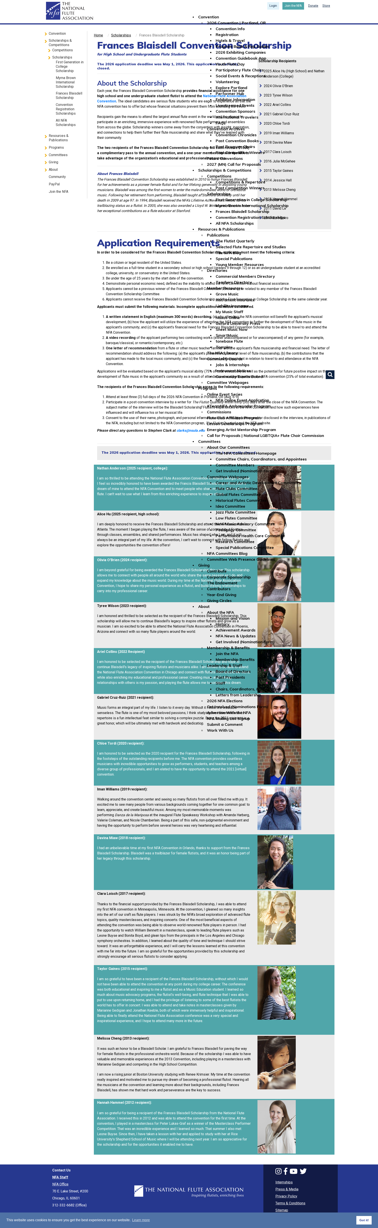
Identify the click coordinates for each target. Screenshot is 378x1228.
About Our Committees (228, 447)
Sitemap (281, 1210)
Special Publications (234, 258)
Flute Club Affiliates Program (234, 417)
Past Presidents (230, 677)
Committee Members (235, 464)
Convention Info (230, 28)
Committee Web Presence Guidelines (241, 559)
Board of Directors (233, 671)
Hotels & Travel (230, 40)
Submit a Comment (225, 724)
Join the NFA (293, 5)
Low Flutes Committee (236, 518)
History (222, 624)
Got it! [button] (364, 1220)
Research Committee (235, 541)
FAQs (221, 123)
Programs (207, 388)
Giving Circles (219, 600)
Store (326, 5)
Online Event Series (224, 394)
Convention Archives (226, 128)
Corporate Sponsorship (229, 577)
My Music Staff (229, 311)
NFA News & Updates (236, 635)
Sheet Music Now (232, 329)
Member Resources (225, 288)
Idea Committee (230, 506)
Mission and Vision (233, 618)
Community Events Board (239, 376)
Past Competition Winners (240, 152)
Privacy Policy (286, 1196)
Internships (284, 1182)
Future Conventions (225, 158)
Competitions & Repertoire (240, 182)
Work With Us (220, 730)
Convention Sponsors (235, 111)
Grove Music (227, 294)
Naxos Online (228, 317)
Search (330, 374)
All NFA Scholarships (235, 223)
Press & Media (286, 1189)
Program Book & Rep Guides (242, 46)
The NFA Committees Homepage (246, 453)
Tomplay (224, 347)
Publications (218, 235)
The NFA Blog (228, 252)
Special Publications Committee (245, 547)
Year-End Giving (221, 594)
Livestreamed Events (235, 105)
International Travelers (237, 117)
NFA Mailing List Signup (228, 718)
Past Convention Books (237, 140)
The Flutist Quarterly (235, 240)
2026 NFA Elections (225, 700)
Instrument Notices (233, 370)
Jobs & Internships (232, 364)
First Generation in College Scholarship (251, 199)
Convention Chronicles (236, 134)
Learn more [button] (141, 1220)
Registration (227, 34)
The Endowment (222, 582)
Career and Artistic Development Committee (257, 482)
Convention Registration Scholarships (250, 217)
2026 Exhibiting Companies (241, 52)
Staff (220, 683)
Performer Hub (230, 93)
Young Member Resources (240, 264)
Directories (217, 270)
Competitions (219, 176)
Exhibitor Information (235, 99)
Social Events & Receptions (241, 75)
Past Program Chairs (235, 146)
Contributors (219, 588)
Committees (209, 441)
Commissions (219, 411)
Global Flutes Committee (238, 494)
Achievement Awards (236, 630)
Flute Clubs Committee (236, 488)
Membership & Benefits (228, 647)
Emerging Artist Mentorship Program (241, 429)
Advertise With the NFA (229, 712)
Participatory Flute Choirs (240, 69)
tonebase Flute (229, 341)
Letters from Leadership (238, 694)
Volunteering (227, 81)
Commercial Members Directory (245, 276)
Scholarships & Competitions (224, 170)
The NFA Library (222, 352)
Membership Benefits (235, 659)
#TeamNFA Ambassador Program (239, 406)
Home (69, 11)
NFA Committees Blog (227, 553)
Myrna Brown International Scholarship (252, 205)
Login (273, 5)
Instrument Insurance (235, 299)
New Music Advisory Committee (245, 523)
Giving (204, 565)
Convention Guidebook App (241, 58)
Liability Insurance (232, 305)
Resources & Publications (221, 229)
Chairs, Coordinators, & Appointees (248, 689)
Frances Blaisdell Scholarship (242, 211)
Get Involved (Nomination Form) (245, 470)
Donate (313, 5)
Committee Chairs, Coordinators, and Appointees (261, 459)
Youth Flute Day (230, 64)
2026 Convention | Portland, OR (236, 22)
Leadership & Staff (224, 665)
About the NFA (220, 612)
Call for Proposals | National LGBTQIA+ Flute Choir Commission (265, 435)
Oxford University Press (238, 323)
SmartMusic (227, 335)
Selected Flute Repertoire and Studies (251, 246)
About (204, 606)
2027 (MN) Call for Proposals (234, 164)
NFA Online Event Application (242, 400)
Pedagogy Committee (236, 529)
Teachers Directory (234, 282)
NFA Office (60, 1184)
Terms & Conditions (290, 1203)
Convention (208, 16)
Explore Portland (231, 87)
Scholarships (219, 193)
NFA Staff (60, 1177)
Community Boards (225, 358)
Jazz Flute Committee (236, 512)
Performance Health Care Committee (250, 535)
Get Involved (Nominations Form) (237, 706)
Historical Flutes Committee (241, 500)
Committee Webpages (227, 382)
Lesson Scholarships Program (234, 423)
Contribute (217, 571)
